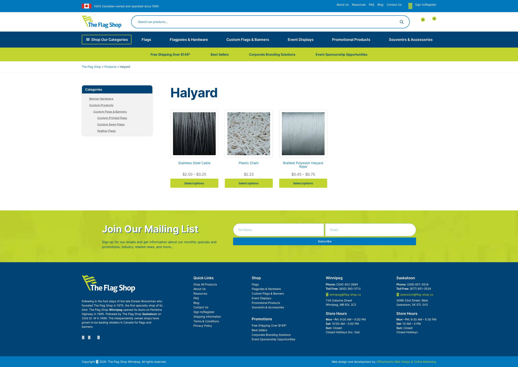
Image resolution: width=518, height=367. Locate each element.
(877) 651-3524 (420, 288)
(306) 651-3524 (418, 284)
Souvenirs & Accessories (411, 39)
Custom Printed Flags (112, 118)
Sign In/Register (425, 4)
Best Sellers (220, 54)
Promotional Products (351, 39)
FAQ (371, 4)
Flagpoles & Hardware (189, 39)
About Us (342, 4)
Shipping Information (207, 316)
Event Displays (301, 39)
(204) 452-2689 (347, 284)
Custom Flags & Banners (247, 39)
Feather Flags (106, 131)
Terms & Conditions (206, 321)
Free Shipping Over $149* (170, 54)
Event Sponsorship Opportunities (341, 54)
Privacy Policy (202, 325)
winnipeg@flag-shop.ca (345, 294)
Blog (380, 4)
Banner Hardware (101, 98)
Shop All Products (205, 284)
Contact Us (394, 4)
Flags (146, 39)
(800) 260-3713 (350, 288)
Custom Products (101, 105)
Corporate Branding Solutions (272, 54)
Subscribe (324, 241)
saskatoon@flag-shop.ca (416, 294)
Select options (194, 183)
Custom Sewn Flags (111, 124)
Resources (359, 4)
